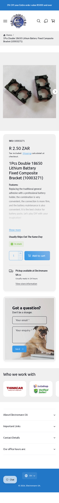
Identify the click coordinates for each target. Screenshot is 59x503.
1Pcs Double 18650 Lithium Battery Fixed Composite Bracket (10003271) (28, 40)
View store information (26, 283)
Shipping (27, 153)
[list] (29, 389)
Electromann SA (33, 486)
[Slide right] (55, 91)
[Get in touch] (45, 21)
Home (9, 35)
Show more (15, 230)
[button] (5, 21)
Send (17, 349)
